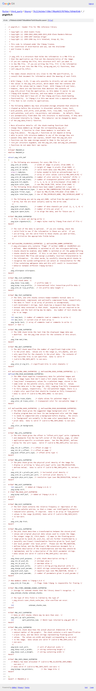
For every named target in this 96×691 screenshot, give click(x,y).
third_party (16, 11)
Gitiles (14, 687)
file (50, 20)
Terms (27, 687)
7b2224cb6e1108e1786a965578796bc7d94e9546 (56, 11)
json (92, 687)
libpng (27, 11)
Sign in (91, 4)
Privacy (20, 687)
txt (86, 687)
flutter (5, 11)
